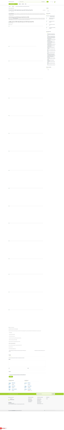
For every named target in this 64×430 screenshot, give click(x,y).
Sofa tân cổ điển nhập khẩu (11, 13)
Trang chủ (9, 6)
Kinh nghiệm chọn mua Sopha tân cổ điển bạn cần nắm (40, 350)
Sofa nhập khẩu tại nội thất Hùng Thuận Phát (52, 28)
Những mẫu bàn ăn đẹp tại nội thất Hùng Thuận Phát (52, 16)
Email (28, 368)
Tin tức (13, 6)
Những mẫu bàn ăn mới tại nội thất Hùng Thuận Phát (52, 18)
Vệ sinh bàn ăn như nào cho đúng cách (51, 21)
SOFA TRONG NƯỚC (13, 410)
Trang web (10, 371)
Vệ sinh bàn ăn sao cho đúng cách (52, 24)
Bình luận (9, 359)
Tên (9, 368)
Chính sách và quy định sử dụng (40, 403)
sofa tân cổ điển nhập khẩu (15, 18)
